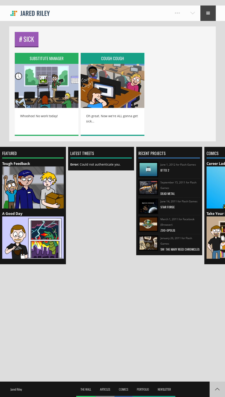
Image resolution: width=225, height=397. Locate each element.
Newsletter (164, 389)
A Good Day (12, 213)
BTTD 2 (164, 170)
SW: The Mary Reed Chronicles (180, 249)
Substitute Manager (47, 58)
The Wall (86, 389)
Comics (123, 389)
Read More (46, 82)
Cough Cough (112, 58)
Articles (105, 389)
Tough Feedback (16, 163)
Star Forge (167, 207)
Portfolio (143, 389)
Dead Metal (167, 193)
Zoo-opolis (167, 230)
